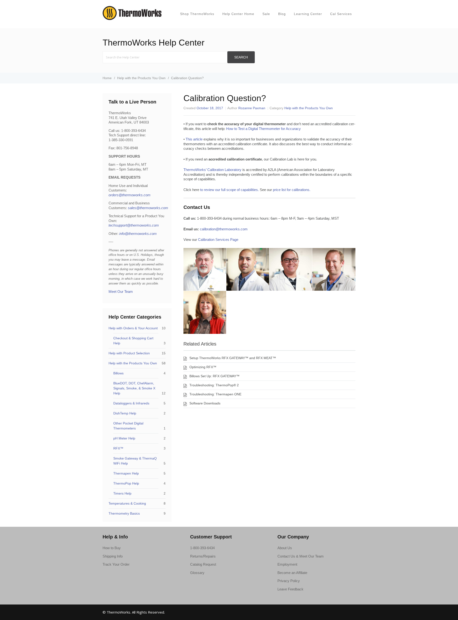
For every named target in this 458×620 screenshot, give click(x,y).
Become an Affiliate (292, 573)
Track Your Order (116, 564)
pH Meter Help (124, 438)
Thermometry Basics (124, 513)
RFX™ (118, 448)
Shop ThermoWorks (197, 14)
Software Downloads (204, 403)
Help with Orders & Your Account (133, 328)
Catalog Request (203, 564)
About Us (284, 548)
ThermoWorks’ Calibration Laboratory (212, 170)
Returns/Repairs (203, 556)
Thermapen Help (126, 473)
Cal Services (341, 14)
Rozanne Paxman (251, 108)
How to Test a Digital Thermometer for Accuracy (263, 129)
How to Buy (112, 548)
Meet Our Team (121, 291)
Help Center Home (238, 14)
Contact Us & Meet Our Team (300, 556)
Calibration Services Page (218, 240)
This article (194, 139)
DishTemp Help (124, 413)
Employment (287, 564)
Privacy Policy (288, 581)
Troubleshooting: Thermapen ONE (215, 394)
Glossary (197, 573)
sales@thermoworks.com (148, 208)
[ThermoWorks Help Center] (132, 19)
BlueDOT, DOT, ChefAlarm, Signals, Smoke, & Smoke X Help (134, 388)
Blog (282, 14)
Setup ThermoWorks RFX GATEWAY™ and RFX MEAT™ (232, 358)
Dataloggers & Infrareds (131, 403)
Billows (118, 373)
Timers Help (122, 493)
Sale (266, 14)
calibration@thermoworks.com (224, 229)
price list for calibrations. (291, 190)
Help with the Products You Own (308, 108)
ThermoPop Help (126, 483)
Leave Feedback (290, 589)
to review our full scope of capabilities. (229, 190)
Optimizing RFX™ (202, 367)
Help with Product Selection (129, 353)
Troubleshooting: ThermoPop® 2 (214, 385)
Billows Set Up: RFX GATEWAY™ (214, 376)
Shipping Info (113, 556)
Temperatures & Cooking (127, 503)
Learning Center (308, 14)
